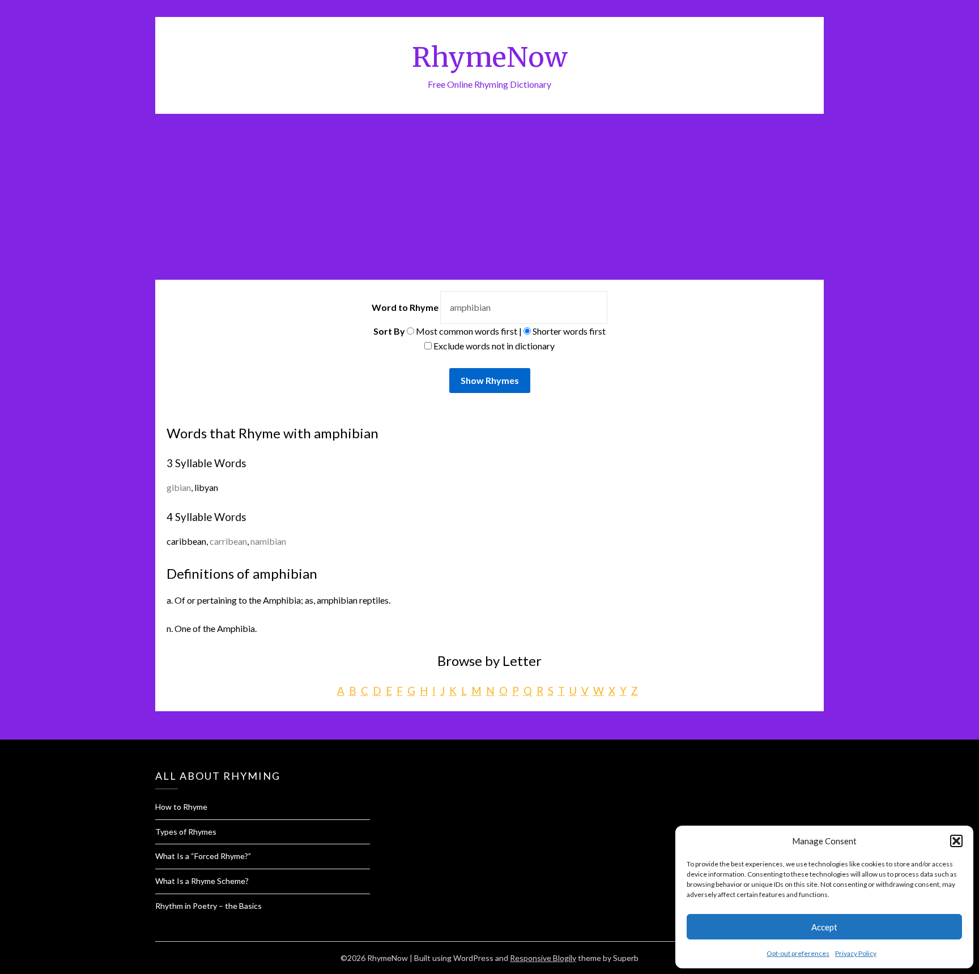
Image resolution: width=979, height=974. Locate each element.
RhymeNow (490, 57)
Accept (824, 927)
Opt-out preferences (798, 953)
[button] (956, 841)
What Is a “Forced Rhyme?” (203, 856)
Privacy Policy (855, 953)
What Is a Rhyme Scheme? (202, 881)
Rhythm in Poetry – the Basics (208, 906)
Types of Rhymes (185, 831)
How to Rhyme (181, 806)
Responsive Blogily (543, 958)
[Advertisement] (489, 198)
